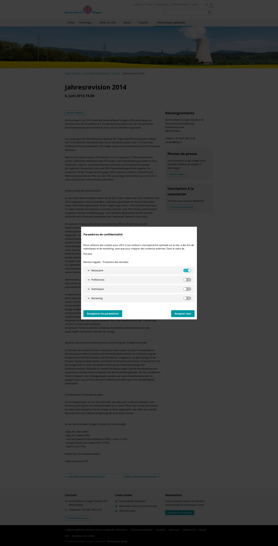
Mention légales (92, 262)
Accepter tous (183, 313)
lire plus (87, 253)
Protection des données (115, 262)
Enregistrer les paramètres (103, 313)
